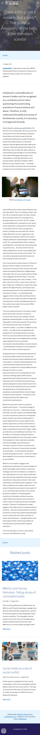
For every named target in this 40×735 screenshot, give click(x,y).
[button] (2, 3)
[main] (20, 25)
